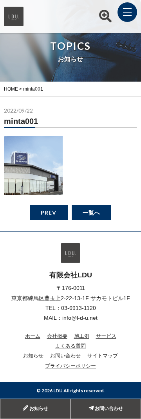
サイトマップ (102, 356)
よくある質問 (70, 346)
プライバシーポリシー (70, 366)
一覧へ (91, 212)
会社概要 (57, 336)
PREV (48, 212)
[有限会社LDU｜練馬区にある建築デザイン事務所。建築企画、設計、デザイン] (14, 22)
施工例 (81, 336)
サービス (106, 336)
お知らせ (33, 356)
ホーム (32, 336)
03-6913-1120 (78, 308)
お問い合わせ (65, 356)
